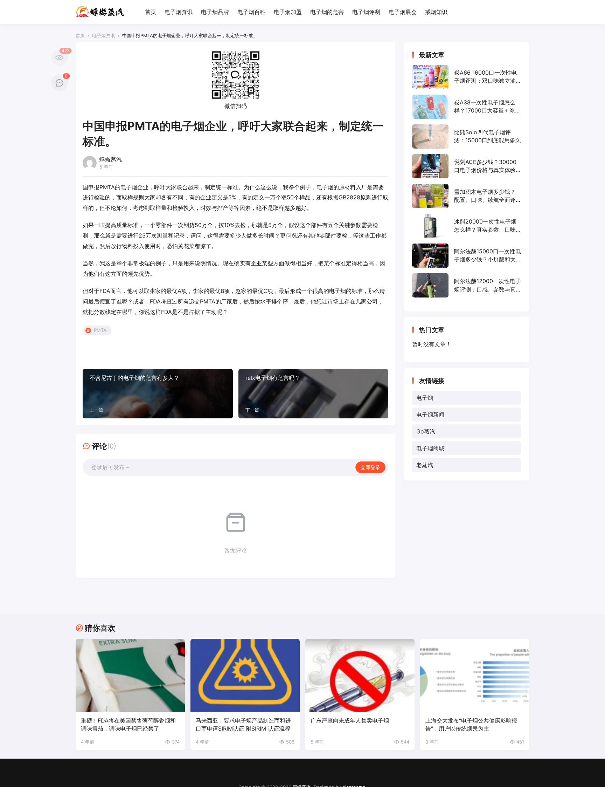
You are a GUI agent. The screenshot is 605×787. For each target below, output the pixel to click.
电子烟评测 (366, 11)
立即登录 (370, 467)
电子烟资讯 (179, 11)
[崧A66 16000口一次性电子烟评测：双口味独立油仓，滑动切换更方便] (466, 77)
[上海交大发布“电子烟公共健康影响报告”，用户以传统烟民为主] (474, 675)
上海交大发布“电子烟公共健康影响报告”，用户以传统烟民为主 (471, 724)
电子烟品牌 (215, 11)
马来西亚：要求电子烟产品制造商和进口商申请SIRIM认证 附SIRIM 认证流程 (243, 724)
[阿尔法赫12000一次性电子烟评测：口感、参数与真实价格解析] (466, 285)
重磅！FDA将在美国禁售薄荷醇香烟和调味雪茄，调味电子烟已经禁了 (128, 724)
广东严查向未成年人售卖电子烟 (350, 720)
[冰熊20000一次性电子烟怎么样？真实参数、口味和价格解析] (466, 226)
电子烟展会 (403, 11)
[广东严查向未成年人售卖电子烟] (360, 675)
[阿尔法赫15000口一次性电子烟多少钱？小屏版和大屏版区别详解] (466, 256)
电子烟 (424, 397)
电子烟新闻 (430, 414)
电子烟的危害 (327, 11)
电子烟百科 (251, 11)
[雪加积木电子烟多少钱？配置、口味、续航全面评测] (466, 196)
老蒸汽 (424, 464)
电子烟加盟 (288, 11)
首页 (150, 11)
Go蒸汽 (425, 431)
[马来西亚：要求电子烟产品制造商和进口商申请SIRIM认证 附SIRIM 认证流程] (245, 675)
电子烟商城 (430, 448)
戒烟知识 (436, 11)
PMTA (100, 330)
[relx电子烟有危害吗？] (313, 393)
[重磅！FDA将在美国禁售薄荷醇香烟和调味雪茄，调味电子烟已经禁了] (130, 675)
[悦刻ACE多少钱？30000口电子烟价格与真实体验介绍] (466, 166)
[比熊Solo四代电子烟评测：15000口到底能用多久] (466, 136)
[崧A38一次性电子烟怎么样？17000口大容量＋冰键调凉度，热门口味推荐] (466, 107)
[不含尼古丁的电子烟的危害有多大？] (158, 393)
